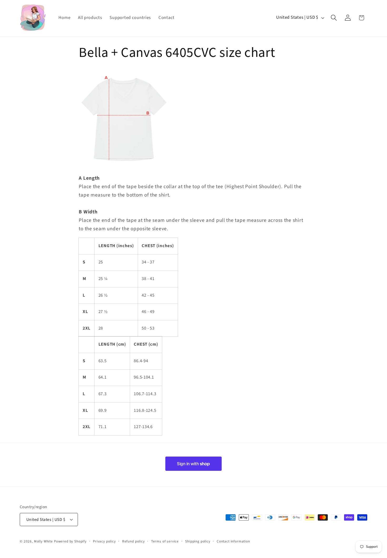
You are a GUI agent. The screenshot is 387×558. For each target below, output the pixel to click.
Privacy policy (104, 541)
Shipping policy (197, 541)
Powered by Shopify (70, 541)
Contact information (233, 541)
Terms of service (165, 541)
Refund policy (133, 541)
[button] (334, 18)
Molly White (43, 541)
